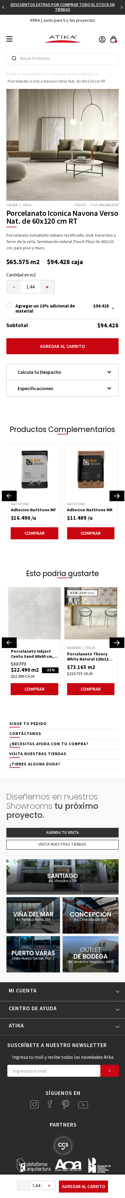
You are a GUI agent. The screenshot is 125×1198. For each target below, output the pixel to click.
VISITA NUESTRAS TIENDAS (37, 754)
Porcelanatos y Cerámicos (44, 74)
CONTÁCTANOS (25, 733)
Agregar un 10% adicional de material (45, 308)
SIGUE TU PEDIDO (28, 724)
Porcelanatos (83, 74)
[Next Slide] (121, 7)
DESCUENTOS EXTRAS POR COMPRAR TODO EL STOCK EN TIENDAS (63, 7)
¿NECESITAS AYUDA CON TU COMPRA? (49, 744)
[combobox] (62, 59)
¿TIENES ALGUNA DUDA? (34, 764)
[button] (9, 495)
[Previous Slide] (3, 7)
